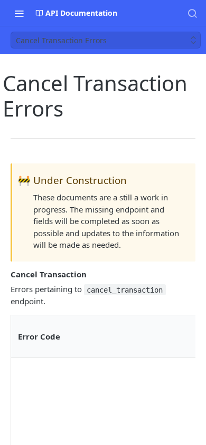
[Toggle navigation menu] (19, 13)
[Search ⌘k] (192, 13)
